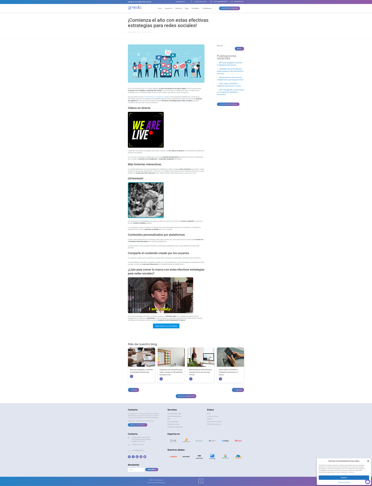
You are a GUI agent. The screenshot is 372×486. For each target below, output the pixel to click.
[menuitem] (159, 8)
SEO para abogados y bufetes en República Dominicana (141, 371)
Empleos (209, 419)
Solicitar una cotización (214, 421)
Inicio (208, 413)
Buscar (220, 46)
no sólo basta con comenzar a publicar (156, 97)
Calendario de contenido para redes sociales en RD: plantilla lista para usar (230, 71)
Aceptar (344, 478)
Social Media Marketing (174, 416)
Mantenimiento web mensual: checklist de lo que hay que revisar (200, 372)
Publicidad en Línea (173, 424)
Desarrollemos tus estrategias (166, 326)
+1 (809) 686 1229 (200, 1)
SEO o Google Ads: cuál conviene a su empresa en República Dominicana (230, 92)
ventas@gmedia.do (220, 1)
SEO (168, 419)
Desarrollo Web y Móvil (174, 413)
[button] (368, 461)
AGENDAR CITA (180, 1)
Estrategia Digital (172, 421)
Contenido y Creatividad (175, 427)
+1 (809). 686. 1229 (138, 444)
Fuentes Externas (212, 416)
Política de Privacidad (344, 482)
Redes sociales (147, 32)
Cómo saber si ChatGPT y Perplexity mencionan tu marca (228, 372)
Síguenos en (238, 1)
